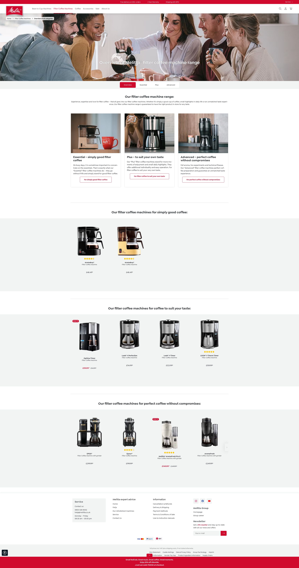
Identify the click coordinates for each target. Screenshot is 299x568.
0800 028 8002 (81, 510)
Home (115, 504)
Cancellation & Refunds (162, 504)
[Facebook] (202, 501)
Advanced (171, 85)
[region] (149, 254)
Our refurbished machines (123, 511)
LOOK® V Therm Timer (209, 356)
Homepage (197, 512)
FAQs (115, 507)
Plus (156, 85)
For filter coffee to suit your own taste (149, 176)
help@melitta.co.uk (82, 512)
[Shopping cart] (291, 8)
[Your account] (285, 8)
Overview (128, 85)
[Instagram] (195, 501)
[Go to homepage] (14, 10)
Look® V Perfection (129, 356)
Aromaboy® (89, 262)
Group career (198, 515)
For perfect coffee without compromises (203, 179)
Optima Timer (89, 358)
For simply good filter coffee (95, 179)
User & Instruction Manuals (164, 518)
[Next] (226, 447)
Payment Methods (160, 511)
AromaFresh (210, 454)
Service (288, 2)
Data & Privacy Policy (183, 552)
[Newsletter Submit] (224, 533)
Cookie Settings (168, 552)
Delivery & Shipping (161, 507)
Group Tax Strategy (199, 552)
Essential (143, 85)
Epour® (129, 454)
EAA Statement (155, 552)
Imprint (211, 552)
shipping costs (171, 548)
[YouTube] (209, 501)
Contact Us (117, 518)
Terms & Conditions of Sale (164, 514)
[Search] (280, 8)
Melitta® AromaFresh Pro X (169, 456)
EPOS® (89, 454)
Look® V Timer (169, 356)
